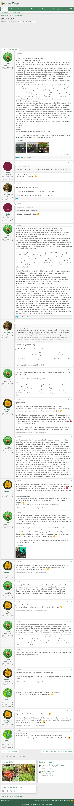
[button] (15, 9)
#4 (71, 204)
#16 (71, 649)
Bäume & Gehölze (46, 769)
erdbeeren (21, 21)
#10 (71, 481)
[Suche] (71, 9)
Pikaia (4, 21)
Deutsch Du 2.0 (7, 801)
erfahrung (28, 21)
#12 (71, 562)
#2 (71, 162)
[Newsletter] (15, 792)
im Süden (10, 179)
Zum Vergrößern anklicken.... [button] (44, 341)
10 (24, 781)
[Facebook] (8, 792)
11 (26, 781)
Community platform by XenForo (37, 804)
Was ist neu (22, 9)
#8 (71, 399)
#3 (71, 184)
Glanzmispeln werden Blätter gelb (52, 765)
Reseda (7, 699)
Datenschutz (55, 801)
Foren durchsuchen (16, 12)
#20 (71, 730)
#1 (71, 53)
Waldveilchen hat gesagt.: (24, 207)
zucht (34, 21)
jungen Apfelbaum (47, 771)
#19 (71, 710)
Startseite (67, 801)
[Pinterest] (12, 792)
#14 (71, 601)
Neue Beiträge (5, 12)
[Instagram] (4, 792)
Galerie (11, 9)
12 (28, 781)
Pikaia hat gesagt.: (22, 166)
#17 (71, 669)
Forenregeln (46, 801)
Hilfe (61, 801)
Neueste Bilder (7, 762)
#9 (71, 437)
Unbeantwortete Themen (50, 9)
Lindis (8, 173)
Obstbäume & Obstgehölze (49, 775)
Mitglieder (33, 9)
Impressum (38, 801)
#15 (71, 621)
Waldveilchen (8, 194)
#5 (71, 225)
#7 (71, 369)
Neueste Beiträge (45, 762)
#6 (71, 322)
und (24, 157)
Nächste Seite (13, 49)
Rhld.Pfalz (10, 706)
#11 (71, 512)
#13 (71, 581)
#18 (71, 689)
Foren (4, 9)
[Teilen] (68, 53)
